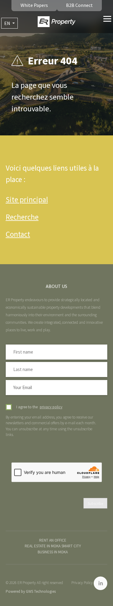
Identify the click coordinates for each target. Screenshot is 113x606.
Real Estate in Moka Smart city (53, 546)
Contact (18, 234)
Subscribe (95, 503)
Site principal (27, 199)
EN (7, 23)
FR (9, 34)
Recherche (22, 217)
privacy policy (51, 407)
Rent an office (52, 540)
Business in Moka (53, 552)
